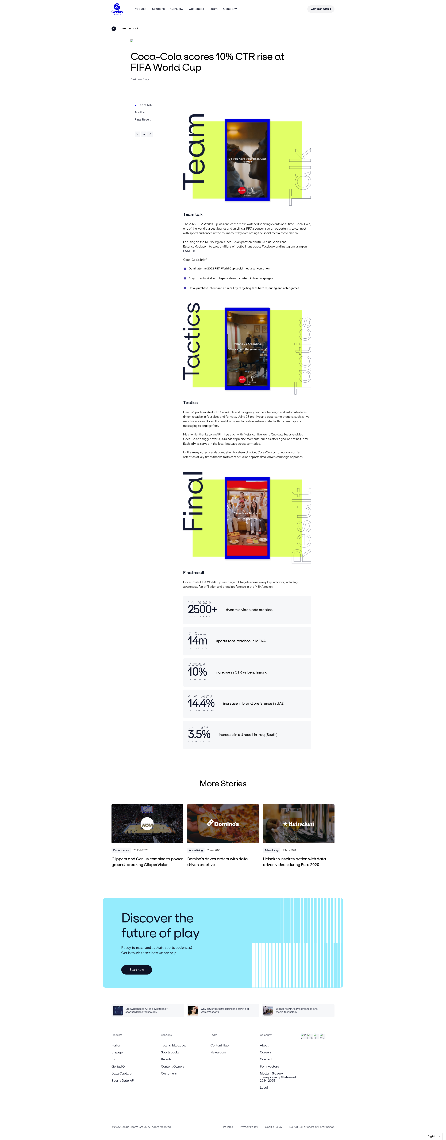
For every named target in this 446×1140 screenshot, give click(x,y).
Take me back (129, 28)
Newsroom (218, 1052)
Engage (117, 1052)
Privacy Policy (249, 1127)
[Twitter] (137, 134)
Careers (266, 1052)
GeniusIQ (118, 1066)
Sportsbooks (170, 1052)
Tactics (140, 112)
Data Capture (122, 1073)
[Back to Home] (117, 9)
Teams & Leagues (173, 1045)
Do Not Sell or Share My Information (311, 1127)
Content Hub (219, 1045)
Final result (143, 119)
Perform (117, 1045)
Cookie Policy (273, 1127)
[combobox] (434, 1136)
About (264, 1045)
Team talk (145, 105)
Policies (228, 1127)
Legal (264, 1087)
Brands (166, 1059)
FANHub (189, 251)
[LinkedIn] (144, 134)
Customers (168, 1073)
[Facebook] (150, 134)
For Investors (269, 1066)
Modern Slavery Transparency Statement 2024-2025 (278, 1077)
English (431, 1136)
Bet (114, 1059)
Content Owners (172, 1066)
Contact (266, 1059)
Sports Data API (123, 1080)
